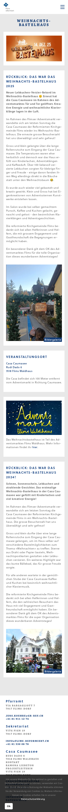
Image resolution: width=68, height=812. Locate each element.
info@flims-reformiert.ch (27, 741)
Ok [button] (8, 806)
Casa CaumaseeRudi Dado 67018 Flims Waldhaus (19, 367)
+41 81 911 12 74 (17, 719)
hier (34, 447)
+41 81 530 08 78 (17, 744)
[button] (46, 799)
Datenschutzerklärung (33, 798)
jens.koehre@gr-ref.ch (24, 715)
